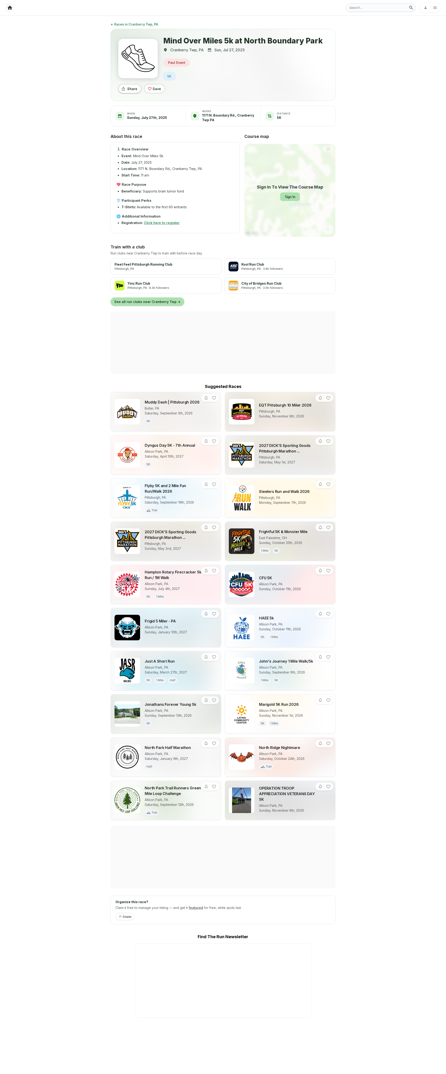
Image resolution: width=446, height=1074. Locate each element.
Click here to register (162, 223)
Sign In (290, 197)
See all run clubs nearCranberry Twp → (147, 302)
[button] (206, 398)
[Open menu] (429, 8)
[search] (411, 7)
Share (132, 89)
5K (169, 76)
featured (196, 908)
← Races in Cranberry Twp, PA (134, 24)
